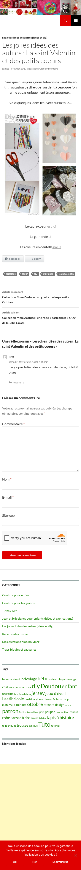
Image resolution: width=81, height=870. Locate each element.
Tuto (44, 724)
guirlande (48, 273)
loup (66, 699)
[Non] (75, 855)
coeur (25, 273)
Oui (15, 861)
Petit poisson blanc (29, 712)
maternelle (9, 705)
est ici (51, 226)
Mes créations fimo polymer (21, 642)
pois (41, 712)
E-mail (8, 497)
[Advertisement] (40, 804)
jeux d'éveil (55, 693)
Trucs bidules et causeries (19, 649)
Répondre (18, 382)
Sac (13, 718)
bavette (7, 679)
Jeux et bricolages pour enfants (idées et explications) (37, 618)
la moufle (50, 699)
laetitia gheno (34, 699)
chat (5, 687)
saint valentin (66, 273)
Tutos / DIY (9, 611)
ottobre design (54, 705)
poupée (50, 712)
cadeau (53, 679)
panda (68, 705)
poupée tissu (62, 712)
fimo (21, 694)
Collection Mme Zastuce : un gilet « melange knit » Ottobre (35, 297)
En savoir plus (60, 861)
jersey (38, 693)
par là (56, 247)
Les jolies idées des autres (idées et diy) (24, 37)
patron (10, 711)
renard (74, 712)
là (50, 236)
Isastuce (33, 68)
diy (35, 273)
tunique (33, 725)
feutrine (8, 694)
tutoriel (55, 725)
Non (34, 861)
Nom (6, 479)
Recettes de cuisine (15, 634)
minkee (21, 705)
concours (14, 687)
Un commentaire (48, 68)
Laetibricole (13, 698)
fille (16, 694)
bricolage (11, 273)
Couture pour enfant (16, 595)
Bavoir (17, 679)
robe (6, 717)
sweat (34, 718)
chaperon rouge (67, 679)
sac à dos (23, 717)
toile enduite (9, 725)
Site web (8, 515)
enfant (69, 686)
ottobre (35, 704)
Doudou (51, 686)
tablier (42, 718)
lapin (59, 699)
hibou (27, 694)
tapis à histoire (60, 717)
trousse (22, 725)
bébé (43, 678)
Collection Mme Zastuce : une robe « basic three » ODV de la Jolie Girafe (39, 318)
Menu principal (76, 20)
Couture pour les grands (18, 603)
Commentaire (13, 424)
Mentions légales (14, 743)
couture (26, 687)
